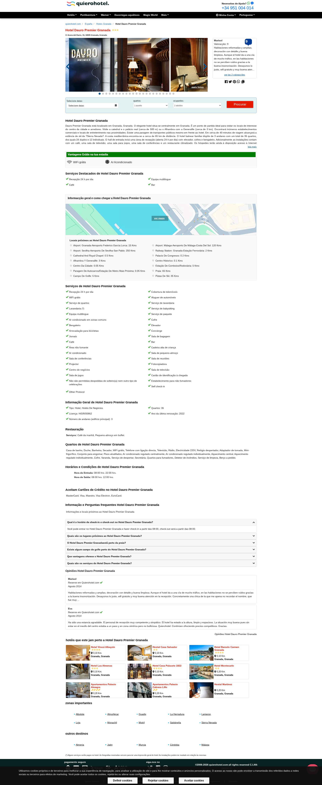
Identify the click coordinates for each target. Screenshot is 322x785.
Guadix (142, 714)
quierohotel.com (73, 24)
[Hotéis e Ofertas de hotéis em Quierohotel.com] (88, 3)
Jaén (110, 744)
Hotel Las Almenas (101, 665)
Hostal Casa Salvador (165, 647)
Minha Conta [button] (226, 15)
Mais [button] (164, 15)
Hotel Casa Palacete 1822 (167, 665)
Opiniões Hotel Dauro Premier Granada (236, 634)
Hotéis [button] (71, 15)
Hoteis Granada (103, 24)
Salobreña (175, 722)
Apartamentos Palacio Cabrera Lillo (165, 685)
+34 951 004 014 (238, 8)
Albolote (80, 714)
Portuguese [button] (246, 15)
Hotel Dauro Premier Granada (130, 24)
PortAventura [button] (87, 15)
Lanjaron (206, 714)
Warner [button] (105, 15)
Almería (80, 744)
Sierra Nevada (209, 722)
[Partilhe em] (243, 82)
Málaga (205, 744)
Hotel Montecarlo (224, 665)
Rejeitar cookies (158, 780)
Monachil (112, 722)
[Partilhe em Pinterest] (234, 82)
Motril (142, 722)
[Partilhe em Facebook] (226, 82)
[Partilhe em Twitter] (230, 82)
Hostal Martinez (223, 684)
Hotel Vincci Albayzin (103, 647)
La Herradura (177, 714)
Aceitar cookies (194, 780)
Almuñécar (113, 714)
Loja (78, 722)
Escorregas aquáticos (127, 15)
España (88, 24)
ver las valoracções (234, 75)
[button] (100, 94)
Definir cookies (122, 780)
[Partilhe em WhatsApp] (238, 82)
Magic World (150, 15)
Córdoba (174, 744)
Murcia (142, 744)
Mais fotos (198, 87)
